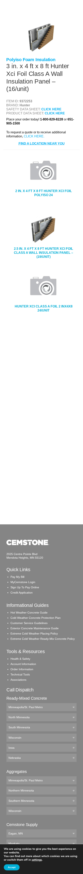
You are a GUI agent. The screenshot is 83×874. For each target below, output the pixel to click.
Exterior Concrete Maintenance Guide (34, 628)
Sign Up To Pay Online (24, 587)
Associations (18, 679)
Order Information (21, 669)
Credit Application (21, 592)
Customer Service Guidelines (29, 623)
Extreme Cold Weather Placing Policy (34, 633)
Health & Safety (20, 658)
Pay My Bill (17, 576)
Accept (12, 867)
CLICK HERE (51, 109)
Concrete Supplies (20, 15)
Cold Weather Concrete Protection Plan (35, 617)
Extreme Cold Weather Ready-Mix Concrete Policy (42, 638)
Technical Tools (20, 674)
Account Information (23, 664)
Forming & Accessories (23, 55)
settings (37, 860)
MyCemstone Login (22, 582)
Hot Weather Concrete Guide (29, 612)
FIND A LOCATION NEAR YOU (42, 143)
